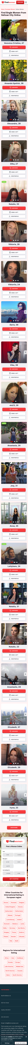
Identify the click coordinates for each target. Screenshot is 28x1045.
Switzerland (8, 911)
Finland (6, 936)
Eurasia (10, 962)
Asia (12, 958)
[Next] (25, 30)
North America (10, 970)
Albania (10, 915)
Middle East (19, 966)
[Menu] (26, 2)
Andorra (21, 932)
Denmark (7, 924)
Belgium (21, 902)
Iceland (19, 919)
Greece (6, 902)
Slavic (8, 975)
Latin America (9, 966)
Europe (17, 962)
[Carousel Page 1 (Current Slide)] (11, 39)
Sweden (13, 936)
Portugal (17, 915)
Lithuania (21, 936)
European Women (10, 9)
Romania (13, 902)
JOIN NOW (20, 2)
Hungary (6, 932)
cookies (10, 1036)
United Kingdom (10, 907)
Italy (11, 941)
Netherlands (19, 911)
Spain (16, 941)
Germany (12, 928)
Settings (7, 1043)
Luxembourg (10, 919)
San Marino (21, 928)
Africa (6, 958)
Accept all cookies (21, 1043)
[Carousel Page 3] (15, 39)
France (14, 932)
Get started (14, 879)
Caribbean (20, 958)
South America (17, 975)
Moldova (15, 924)
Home (2, 9)
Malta (5, 928)
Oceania (19, 970)
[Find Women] (8, 2)
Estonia (20, 907)
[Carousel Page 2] (13, 39)
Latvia (22, 924)
